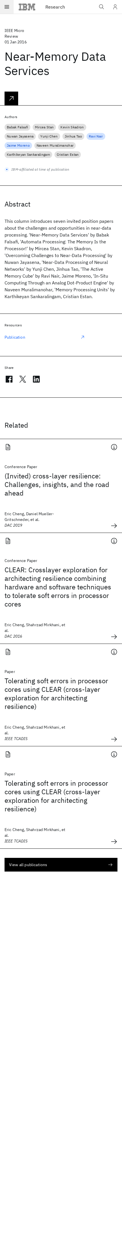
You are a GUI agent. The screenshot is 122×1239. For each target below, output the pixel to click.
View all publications (28, 864)
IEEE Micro (14, 30)
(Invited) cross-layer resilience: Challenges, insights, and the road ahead (57, 484)
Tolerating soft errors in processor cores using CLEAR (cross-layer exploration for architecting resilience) (56, 693)
